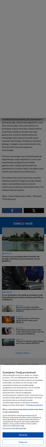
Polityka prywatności (34, 405)
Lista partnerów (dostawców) (14, 428)
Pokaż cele (23, 442)
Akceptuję (23, 435)
